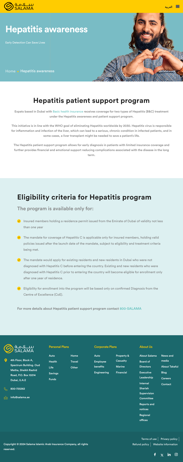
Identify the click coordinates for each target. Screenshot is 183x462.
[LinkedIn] (169, 455)
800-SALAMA (131, 308)
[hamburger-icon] (177, 6)
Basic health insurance (68, 111)
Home (10, 71)
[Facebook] (155, 455)
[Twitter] (162, 455)
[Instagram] (176, 455)
